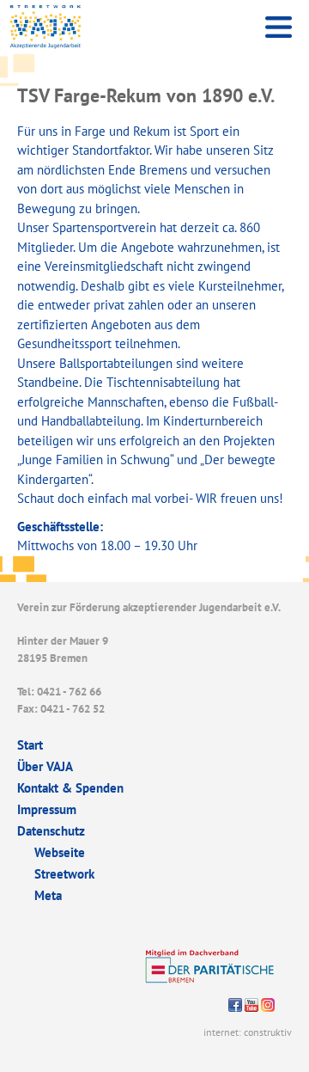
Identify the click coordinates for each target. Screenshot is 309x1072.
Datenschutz (51, 831)
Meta (48, 895)
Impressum (46, 809)
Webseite (59, 852)
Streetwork (64, 874)
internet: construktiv (247, 1032)
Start (30, 745)
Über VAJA (45, 766)
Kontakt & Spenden (70, 788)
